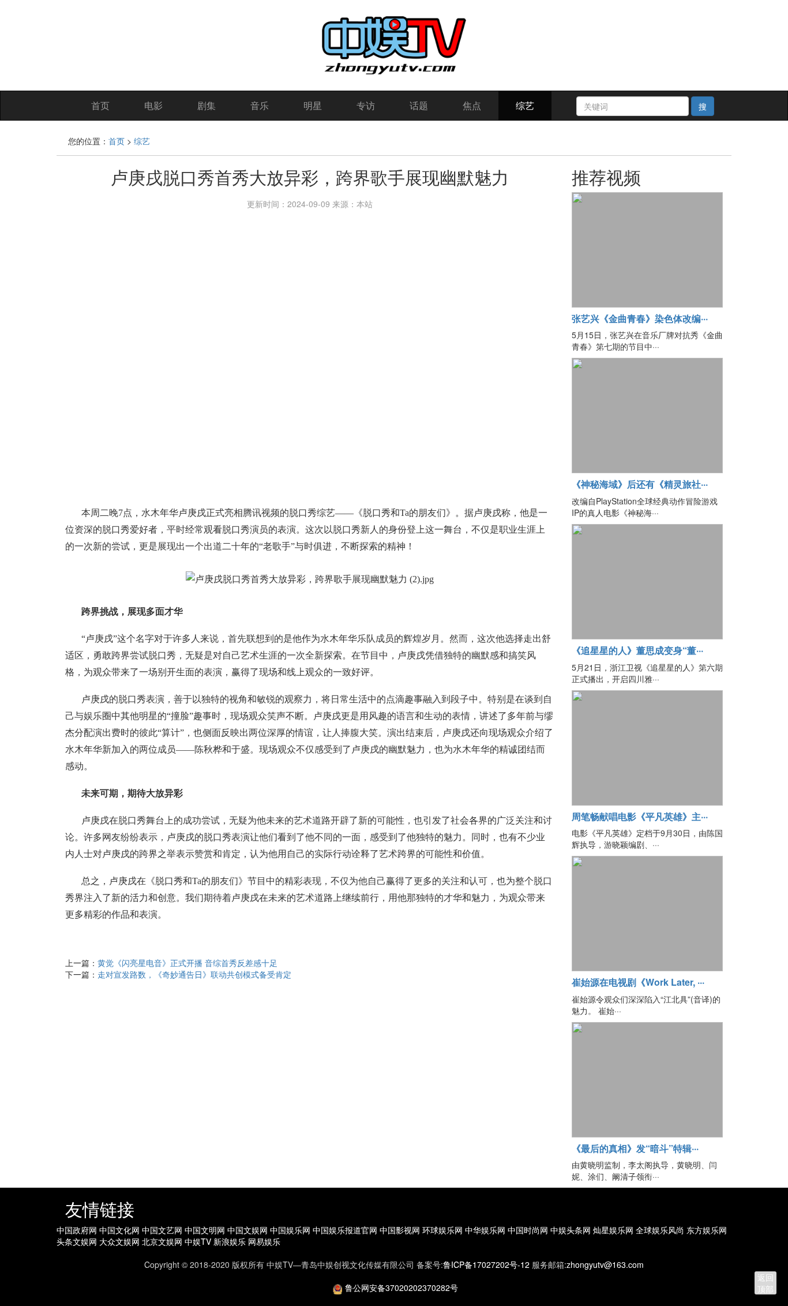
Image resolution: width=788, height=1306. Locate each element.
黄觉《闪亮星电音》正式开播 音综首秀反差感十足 (187, 962)
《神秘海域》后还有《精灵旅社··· (640, 484)
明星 (312, 105)
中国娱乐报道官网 (346, 1230)
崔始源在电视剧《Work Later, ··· (638, 982)
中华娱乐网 (486, 1230)
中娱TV (199, 1241)
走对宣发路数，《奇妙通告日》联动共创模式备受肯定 (194, 974)
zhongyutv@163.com (605, 1264)
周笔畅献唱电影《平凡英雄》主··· (640, 816)
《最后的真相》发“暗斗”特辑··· (635, 1148)
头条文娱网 (78, 1241)
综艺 (525, 105)
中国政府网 (78, 1230)
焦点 (472, 105)
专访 (366, 105)
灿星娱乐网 (614, 1230)
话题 (419, 105)
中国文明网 (206, 1230)
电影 (153, 105)
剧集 (206, 105)
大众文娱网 (120, 1241)
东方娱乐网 (706, 1230)
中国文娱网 (248, 1230)
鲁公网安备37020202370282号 (401, 1287)
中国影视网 (401, 1230)
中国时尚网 (529, 1230)
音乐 (259, 105)
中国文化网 (120, 1230)
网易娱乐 (264, 1241)
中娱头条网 (571, 1230)
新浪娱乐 (230, 1241)
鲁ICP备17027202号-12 (486, 1264)
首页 (100, 105)
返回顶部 (765, 1282)
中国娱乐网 (291, 1230)
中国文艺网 (163, 1230)
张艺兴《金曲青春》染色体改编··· (640, 318)
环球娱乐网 (443, 1230)
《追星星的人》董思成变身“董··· (637, 650)
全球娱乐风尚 (661, 1230)
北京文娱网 (163, 1241)
